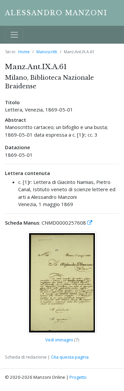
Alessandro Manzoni (56, 13)
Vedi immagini (59, 340)
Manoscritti (46, 52)
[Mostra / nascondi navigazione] (14, 34)
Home (24, 52)
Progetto (78, 377)
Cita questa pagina (70, 357)
